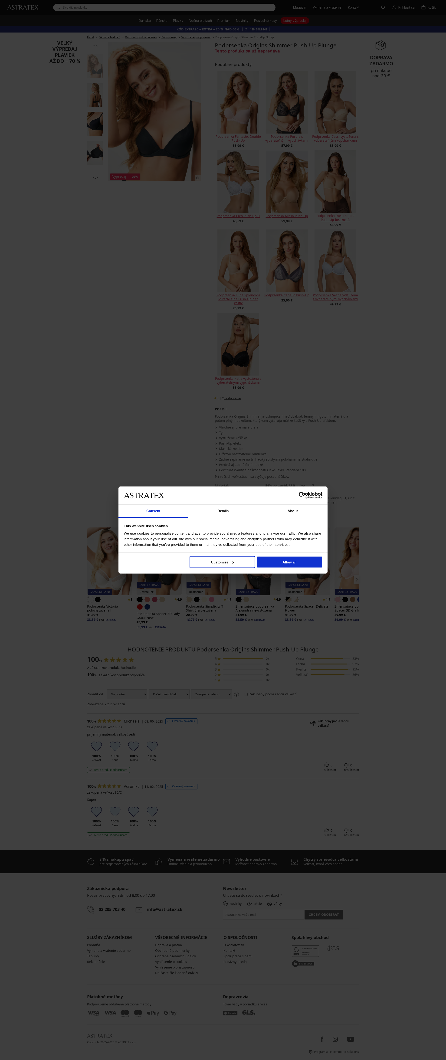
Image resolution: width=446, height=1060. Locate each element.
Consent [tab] (153, 511)
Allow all (289, 562)
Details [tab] (223, 511)
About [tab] (293, 511)
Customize (219, 562)
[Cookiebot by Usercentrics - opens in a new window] (302, 495)
